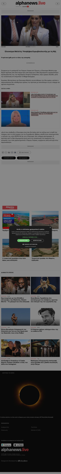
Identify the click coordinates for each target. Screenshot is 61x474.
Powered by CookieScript (30, 246)
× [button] (50, 227)
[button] (30, 237)
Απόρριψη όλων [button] (37, 240)
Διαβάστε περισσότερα (40, 234)
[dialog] (30, 237)
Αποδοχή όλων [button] (23, 240)
